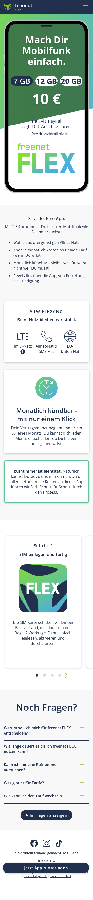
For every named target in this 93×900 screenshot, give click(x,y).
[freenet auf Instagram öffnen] (46, 843)
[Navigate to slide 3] (52, 675)
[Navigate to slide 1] (37, 675)
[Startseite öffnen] (18, 7)
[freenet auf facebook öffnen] (34, 843)
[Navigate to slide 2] (44, 675)
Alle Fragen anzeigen (46, 815)
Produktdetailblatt (49, 134)
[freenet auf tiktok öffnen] (59, 843)
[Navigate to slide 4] (60, 675)
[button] (22, 351)
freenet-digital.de (35, 876)
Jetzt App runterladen (46, 867)
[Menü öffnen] (85, 7)
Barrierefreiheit (60, 876)
